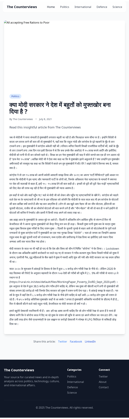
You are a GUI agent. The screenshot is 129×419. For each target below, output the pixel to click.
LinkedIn (90, 341)
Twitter (62, 341)
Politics (64, 7)
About (102, 382)
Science (117, 7)
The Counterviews (22, 7)
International (83, 7)
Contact (104, 387)
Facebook (76, 341)
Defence (102, 7)
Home (51, 7)
